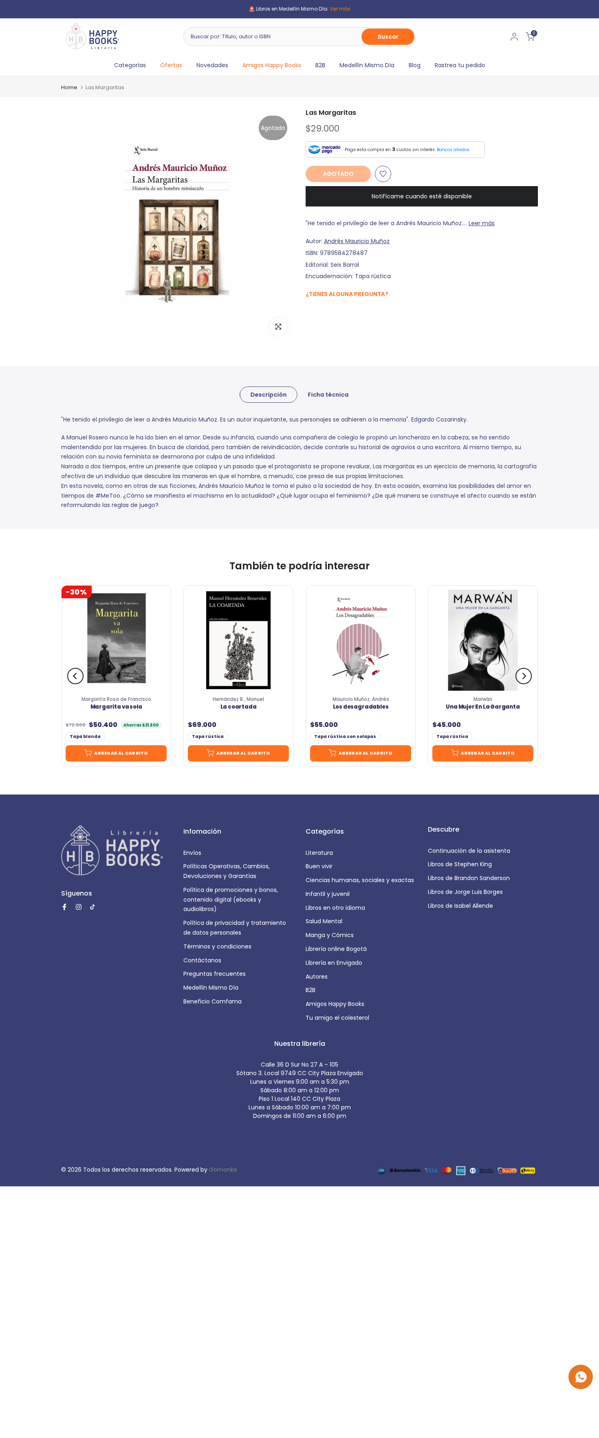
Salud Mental (324, 921)
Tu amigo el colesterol (337, 1018)
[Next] (523, 676)
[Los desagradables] (360, 640)
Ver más (340, 8)
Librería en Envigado (334, 963)
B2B (320, 65)
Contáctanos (202, 960)
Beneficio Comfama (212, 1001)
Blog (415, 65)
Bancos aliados (453, 150)
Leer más (482, 223)
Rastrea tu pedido (460, 65)
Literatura (319, 853)
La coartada (238, 707)
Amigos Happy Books (271, 65)
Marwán (482, 699)
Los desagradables (361, 707)
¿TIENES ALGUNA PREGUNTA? (347, 294)
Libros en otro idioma (335, 908)
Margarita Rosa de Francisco (116, 699)
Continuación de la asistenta (469, 851)
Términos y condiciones (217, 946)
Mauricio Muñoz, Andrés (361, 699)
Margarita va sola (116, 707)
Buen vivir (319, 866)
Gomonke (223, 1170)
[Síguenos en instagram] (326, 311)
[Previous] (75, 676)
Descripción (268, 395)
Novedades (212, 65)
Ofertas (171, 65)
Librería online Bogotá (336, 949)
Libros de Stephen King (460, 864)
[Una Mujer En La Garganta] (482, 640)
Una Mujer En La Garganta (483, 707)
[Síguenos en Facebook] (310, 311)
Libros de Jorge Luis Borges (465, 892)
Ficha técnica (328, 395)
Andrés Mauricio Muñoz (357, 241)
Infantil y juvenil (328, 894)
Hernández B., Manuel (238, 699)
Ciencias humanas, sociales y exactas (360, 880)
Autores (317, 977)
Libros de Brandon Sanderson (469, 878)
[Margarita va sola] (116, 640)
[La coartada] (238, 640)
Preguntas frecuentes (214, 974)
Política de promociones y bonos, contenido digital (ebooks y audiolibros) (230, 899)
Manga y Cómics (330, 935)
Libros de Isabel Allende (460, 906)
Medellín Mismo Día (366, 65)
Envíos (192, 853)
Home (69, 87)
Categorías (130, 65)
